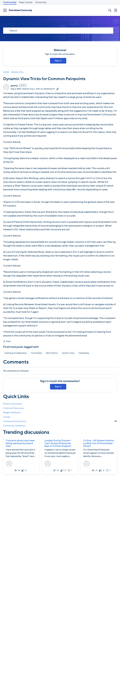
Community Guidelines (14, 425)
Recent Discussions (12, 403)
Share (7, 341)
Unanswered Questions (60, 421)
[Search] (110, 10)
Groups (6, 416)
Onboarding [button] (84, 353)
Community (9, 2)
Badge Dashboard (11, 412)
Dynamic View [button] (68, 353)
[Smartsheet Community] (20, 10)
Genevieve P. (49, 89)
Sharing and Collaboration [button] (16, 353)
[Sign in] (115, 10)
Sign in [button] (58, 60)
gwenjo (14, 85)
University (40, 2)
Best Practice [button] (52, 353)
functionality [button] (36, 353)
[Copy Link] (57, 88)
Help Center (26, 2)
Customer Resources (13, 408)
